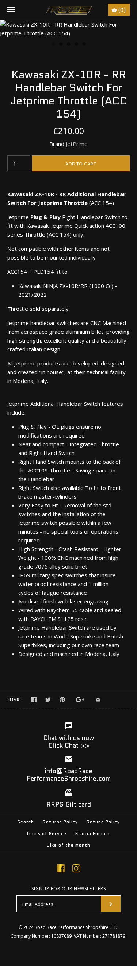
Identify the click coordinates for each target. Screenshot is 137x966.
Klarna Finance (93, 833)
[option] (68, 28)
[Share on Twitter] (48, 699)
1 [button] (53, 44)
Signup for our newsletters (68, 889)
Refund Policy (103, 822)
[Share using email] (98, 699)
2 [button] (60, 44)
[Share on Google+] (80, 699)
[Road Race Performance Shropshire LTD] (68, 10)
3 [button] (68, 44)
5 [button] (83, 44)
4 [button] (76, 44)
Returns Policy (60, 822)
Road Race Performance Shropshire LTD (76, 927)
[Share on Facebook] (34, 699)
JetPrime (77, 143)
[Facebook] (61, 869)
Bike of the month (68, 845)
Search (26, 822)
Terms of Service (46, 833)
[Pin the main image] (62, 699)
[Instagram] (76, 869)
